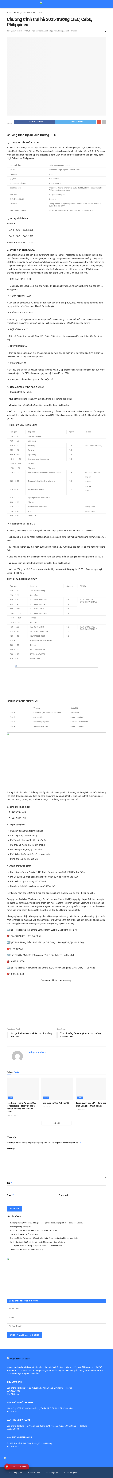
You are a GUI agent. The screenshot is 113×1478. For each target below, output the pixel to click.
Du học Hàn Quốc (70, 1473)
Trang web (63, 1195)
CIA (10, 1098)
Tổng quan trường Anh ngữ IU (55, 1103)
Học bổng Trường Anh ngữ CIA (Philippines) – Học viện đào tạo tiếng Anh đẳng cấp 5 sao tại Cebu (46, 1223)
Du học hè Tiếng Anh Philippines (43, 31)
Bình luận (11, 1148)
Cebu (40, 12)
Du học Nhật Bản (51, 1473)
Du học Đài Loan (33, 1473)
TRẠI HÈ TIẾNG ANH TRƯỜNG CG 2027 (24, 1234)
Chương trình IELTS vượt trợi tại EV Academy (26, 1250)
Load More (56, 1123)
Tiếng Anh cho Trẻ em (67, 31)
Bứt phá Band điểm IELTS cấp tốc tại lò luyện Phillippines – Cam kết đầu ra (37, 1242)
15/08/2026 (46, 1106)
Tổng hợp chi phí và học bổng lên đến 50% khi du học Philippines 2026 (36, 1246)
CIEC (26, 31)
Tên (9, 1183)
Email (10, 1195)
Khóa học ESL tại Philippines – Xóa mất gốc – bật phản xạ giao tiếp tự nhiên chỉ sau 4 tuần (44, 1238)
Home (9, 12)
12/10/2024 (11, 31)
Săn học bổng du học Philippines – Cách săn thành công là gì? (33, 1230)
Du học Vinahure (37, 1052)
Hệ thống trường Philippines (24, 12)
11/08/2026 (81, 1109)
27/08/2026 (12, 1115)
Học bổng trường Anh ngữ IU (20, 1227)
